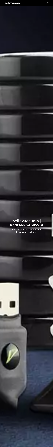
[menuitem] (45, 3)
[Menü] (47, 3)
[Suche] (45, 3)
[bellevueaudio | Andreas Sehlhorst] (13, 3)
